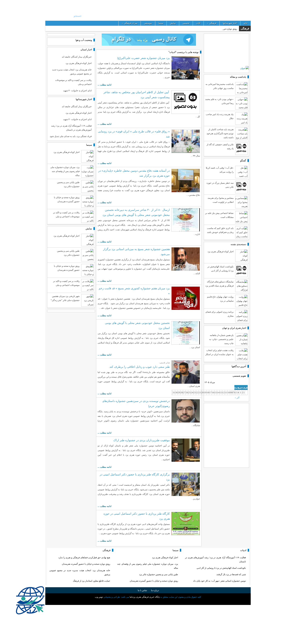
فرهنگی (211, 23)
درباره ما (155, 590)
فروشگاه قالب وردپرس (148, 601)
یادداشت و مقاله (238, 76)
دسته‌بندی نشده (238, 244)
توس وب (99, 597)
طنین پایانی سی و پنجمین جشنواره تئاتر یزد (158, 574)
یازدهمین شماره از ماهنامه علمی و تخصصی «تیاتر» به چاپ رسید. (221, 339)
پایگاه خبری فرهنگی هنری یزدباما (204, 10)
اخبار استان (86, 49)
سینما (160, 23)
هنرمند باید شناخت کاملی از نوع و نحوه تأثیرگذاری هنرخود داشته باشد (220, 133)
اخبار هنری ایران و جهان (234, 328)
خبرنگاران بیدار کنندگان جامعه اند (77, 57)
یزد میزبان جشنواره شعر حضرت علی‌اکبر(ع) (143, 58)
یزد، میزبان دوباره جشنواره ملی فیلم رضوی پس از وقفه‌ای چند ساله (65, 171)
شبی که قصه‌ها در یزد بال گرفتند (231, 574)
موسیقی (148, 23)
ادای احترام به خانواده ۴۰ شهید (77, 90)
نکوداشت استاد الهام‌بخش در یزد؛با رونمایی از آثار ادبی (221, 568)
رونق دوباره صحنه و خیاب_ (225, 29)
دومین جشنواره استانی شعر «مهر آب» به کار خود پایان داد (219, 581)
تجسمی (185, 23)
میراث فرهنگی (129, 23)
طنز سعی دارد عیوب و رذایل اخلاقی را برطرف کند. (139, 366)
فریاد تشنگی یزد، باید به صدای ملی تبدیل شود (71, 136)
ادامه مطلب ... (104, 84)
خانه (245, 23)
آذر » (237, 397)
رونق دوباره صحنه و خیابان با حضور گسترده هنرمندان (154, 581)
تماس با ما (142, 590)
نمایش (173, 23)
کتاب (198, 23)
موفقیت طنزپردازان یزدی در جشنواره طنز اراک (141, 440)
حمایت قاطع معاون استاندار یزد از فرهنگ (91, 581)
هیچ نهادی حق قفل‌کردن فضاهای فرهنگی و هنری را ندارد (84, 557)
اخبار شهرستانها (230, 23)
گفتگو (243, 160)
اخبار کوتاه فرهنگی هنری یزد (79, 63)
